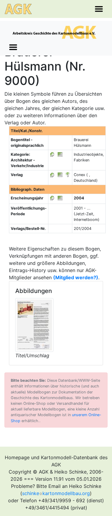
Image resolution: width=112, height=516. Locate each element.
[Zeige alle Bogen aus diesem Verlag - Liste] (52, 174)
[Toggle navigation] (98, 9)
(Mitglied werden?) (75, 277)
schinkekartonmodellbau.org (56, 493)
